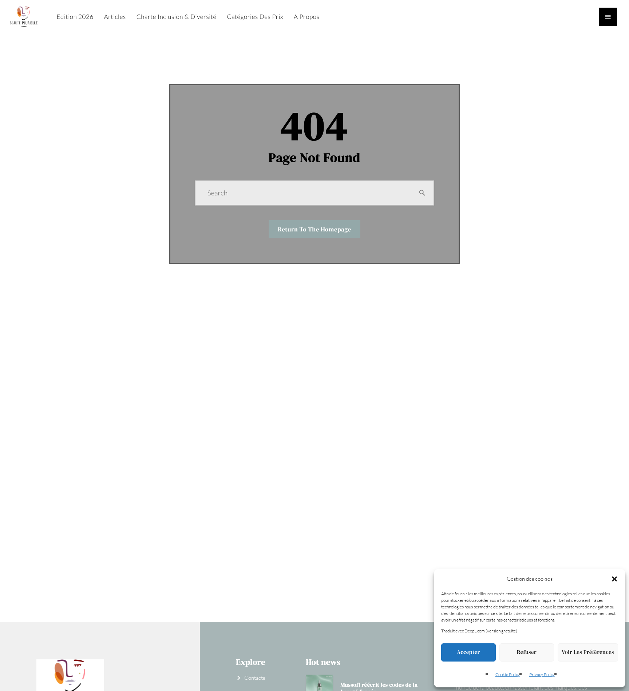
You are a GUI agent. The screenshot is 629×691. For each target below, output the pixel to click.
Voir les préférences (588, 652)
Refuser (527, 652)
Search (217, 193)
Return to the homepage (314, 229)
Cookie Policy (507, 674)
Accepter (468, 652)
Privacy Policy (542, 674)
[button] (614, 579)
